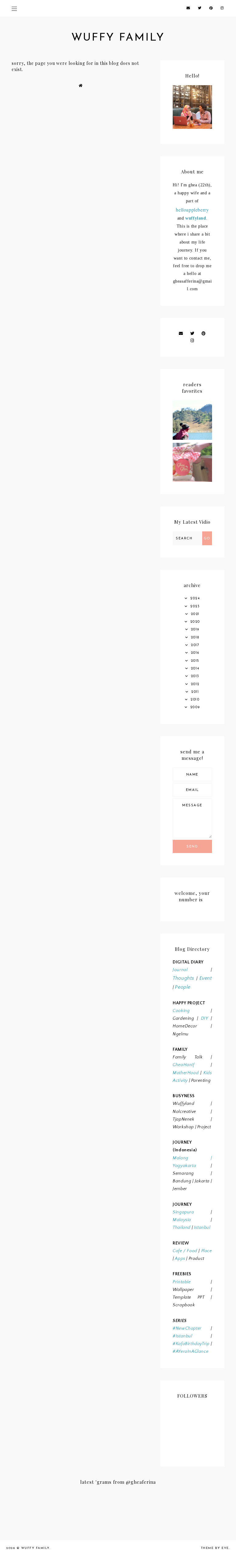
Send (192, 846)
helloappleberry (192, 209)
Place (206, 1250)
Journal (180, 969)
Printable (182, 1282)
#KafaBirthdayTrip (191, 1343)
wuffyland (195, 218)
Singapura (183, 1212)
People (183, 987)
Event (205, 978)
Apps (180, 1258)
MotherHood (186, 1072)
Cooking (181, 1010)
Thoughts (183, 978)
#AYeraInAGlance (190, 1351)
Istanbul (202, 1227)
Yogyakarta (184, 1165)
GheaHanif (183, 1064)
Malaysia (182, 1219)
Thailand (182, 1227)
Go (207, 538)
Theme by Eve (215, 1548)
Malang (180, 1158)
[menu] (14, 8)
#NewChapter (187, 1328)
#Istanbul (182, 1336)
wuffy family (118, 38)
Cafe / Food (185, 1250)
